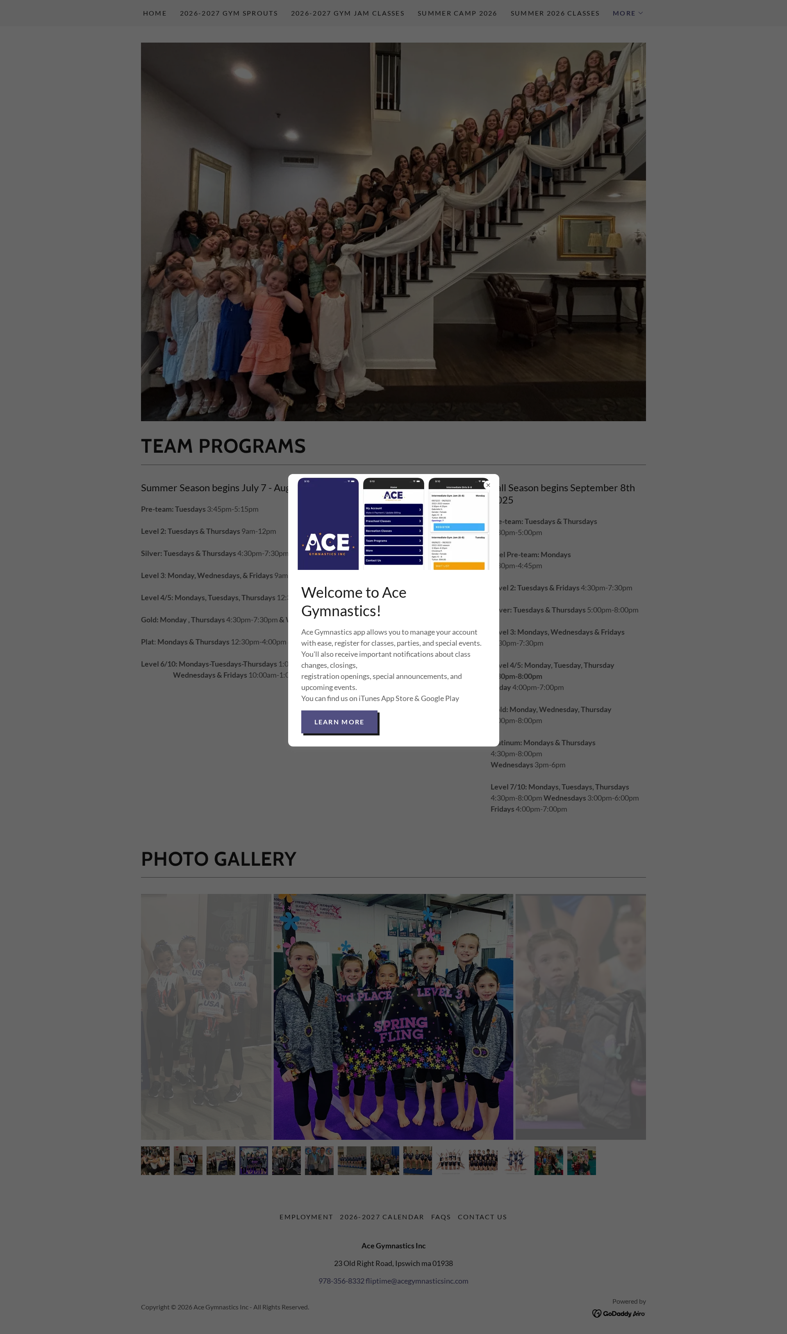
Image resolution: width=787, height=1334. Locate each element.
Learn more (339, 722)
